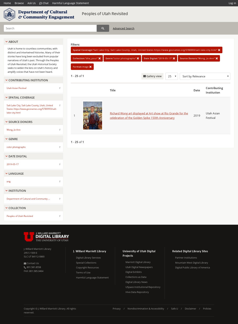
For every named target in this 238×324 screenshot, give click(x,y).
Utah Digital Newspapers (139, 267)
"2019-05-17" (158, 58)
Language (16, 173)
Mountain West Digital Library (191, 262)
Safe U (174, 308)
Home (7, 3)
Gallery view (154, 76)
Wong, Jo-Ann (13, 129)
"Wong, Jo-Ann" (198, 58)
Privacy (117, 308)
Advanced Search (123, 28)
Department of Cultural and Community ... (28, 198)
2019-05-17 (13, 164)
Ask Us (32, 3)
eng (9, 181)
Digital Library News (136, 282)
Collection (17, 208)
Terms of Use (83, 272)
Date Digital (18, 156)
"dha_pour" (86, 58)
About (13, 42)
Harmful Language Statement (70, 3)
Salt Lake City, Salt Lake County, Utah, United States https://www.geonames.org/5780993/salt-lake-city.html (32, 109)
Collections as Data (136, 277)
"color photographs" (121, 58)
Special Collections (86, 262)
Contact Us (32, 263)
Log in (232, 3)
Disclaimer (190, 308)
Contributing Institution (28, 80)
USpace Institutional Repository (143, 287)
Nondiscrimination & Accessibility (146, 308)
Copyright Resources (87, 267)
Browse (19, 3)
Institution (17, 191)
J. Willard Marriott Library (37, 249)
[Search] (103, 28)
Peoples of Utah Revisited (105, 13)
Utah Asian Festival (16, 88)
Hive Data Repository (137, 292)
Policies (207, 308)
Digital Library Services (88, 257)
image (81, 66)
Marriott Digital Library (138, 262)
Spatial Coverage (22, 97)
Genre (13, 139)
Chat (45, 3)
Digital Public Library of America (192, 267)
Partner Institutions (186, 257)
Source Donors (20, 122)
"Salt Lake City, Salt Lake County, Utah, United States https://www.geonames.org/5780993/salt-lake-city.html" (145, 50)
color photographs (16, 147)
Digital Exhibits (134, 272)
